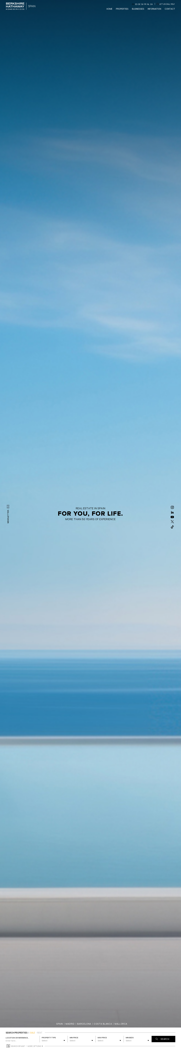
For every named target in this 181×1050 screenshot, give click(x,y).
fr (145, 4)
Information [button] (154, 8)
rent (39, 1033)
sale (32, 1033)
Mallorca (121, 1023)
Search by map (18, 1046)
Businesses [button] (138, 8)
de (139, 4)
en (133, 4)
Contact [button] (170, 8)
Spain (59, 1023)
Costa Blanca (103, 1023)
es (136, 4)
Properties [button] (122, 8)
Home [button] (109, 8)
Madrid (70, 1023)
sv (142, 4)
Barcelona (84, 1023)
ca (151, 4)
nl (148, 4)
